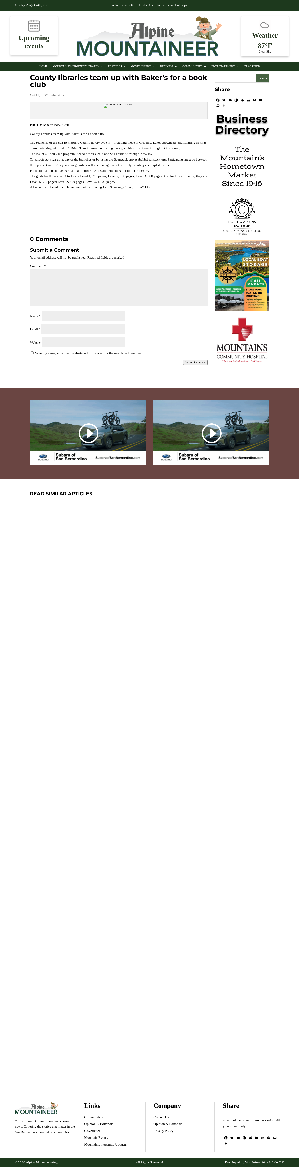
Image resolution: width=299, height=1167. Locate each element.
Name (35, 316)
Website (35, 342)
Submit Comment (195, 362)
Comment (38, 266)
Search (263, 78)
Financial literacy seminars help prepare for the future (127, 1058)
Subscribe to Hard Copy (172, 5)
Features (115, 66)
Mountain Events (116, 872)
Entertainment (223, 66)
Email (35, 329)
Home (43, 66)
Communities (192, 66)
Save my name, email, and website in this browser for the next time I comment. (89, 353)
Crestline (66, 872)
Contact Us (146, 5)
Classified (252, 66)
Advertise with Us (123, 5)
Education (57, 95)
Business (166, 66)
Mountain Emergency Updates (76, 66)
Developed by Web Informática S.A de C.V (254, 1162)
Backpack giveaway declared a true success (110, 860)
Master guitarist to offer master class (97, 661)
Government (141, 66)
